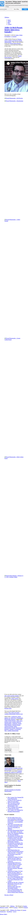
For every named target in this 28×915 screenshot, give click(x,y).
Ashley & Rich (14, 698)
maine (15, 726)
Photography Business (10, 719)
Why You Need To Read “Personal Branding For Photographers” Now (14, 804)
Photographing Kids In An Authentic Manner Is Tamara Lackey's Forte (15, 864)
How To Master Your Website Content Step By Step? (15, 808)
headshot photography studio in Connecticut (13, 771)
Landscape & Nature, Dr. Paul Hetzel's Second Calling (15, 857)
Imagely (26, 907)
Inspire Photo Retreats (15, 43)
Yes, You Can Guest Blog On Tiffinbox (15, 827)
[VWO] (5, 9)
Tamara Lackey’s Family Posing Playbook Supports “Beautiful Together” (15, 867)
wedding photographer (12, 730)
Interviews (13, 718)
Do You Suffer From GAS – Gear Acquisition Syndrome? (15, 822)
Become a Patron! (9, 895)
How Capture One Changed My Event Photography (15, 798)
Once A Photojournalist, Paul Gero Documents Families (14, 887)
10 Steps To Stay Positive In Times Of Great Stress (14, 801)
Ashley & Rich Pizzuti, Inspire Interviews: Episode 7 (14, 30)
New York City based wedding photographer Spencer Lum (14, 713)
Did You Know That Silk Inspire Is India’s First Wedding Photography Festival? (15, 840)
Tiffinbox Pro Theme (15, 910)
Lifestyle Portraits (9, 726)
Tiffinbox (7, 17)
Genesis (16, 907)
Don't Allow (16, 9)
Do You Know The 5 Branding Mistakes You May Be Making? (15, 833)
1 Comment (13, 36)
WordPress (9, 911)
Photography (20, 718)
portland (11, 729)
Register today (8, 708)
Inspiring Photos (16, 725)
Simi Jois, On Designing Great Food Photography (15, 854)
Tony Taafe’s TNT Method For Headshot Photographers (15, 810)
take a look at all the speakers (12, 695)
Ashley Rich (19, 720)
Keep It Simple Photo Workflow (15, 892)
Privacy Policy (3, 914)
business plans (8, 722)
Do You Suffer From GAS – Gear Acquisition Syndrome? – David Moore (15, 819)
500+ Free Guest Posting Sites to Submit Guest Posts (15, 825)
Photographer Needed (10, 728)
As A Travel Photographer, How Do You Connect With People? (15, 877)
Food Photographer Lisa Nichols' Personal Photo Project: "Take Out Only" (15, 851)
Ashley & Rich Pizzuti (10, 720)
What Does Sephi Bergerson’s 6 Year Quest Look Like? (15, 847)
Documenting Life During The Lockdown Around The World (15, 836)
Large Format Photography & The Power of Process (15, 874)
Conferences (14, 716)
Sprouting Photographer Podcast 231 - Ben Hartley (15, 831)
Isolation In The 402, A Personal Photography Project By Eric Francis (15, 884)
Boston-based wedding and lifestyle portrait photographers (13, 41)
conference (15, 723)
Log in (14, 911)
